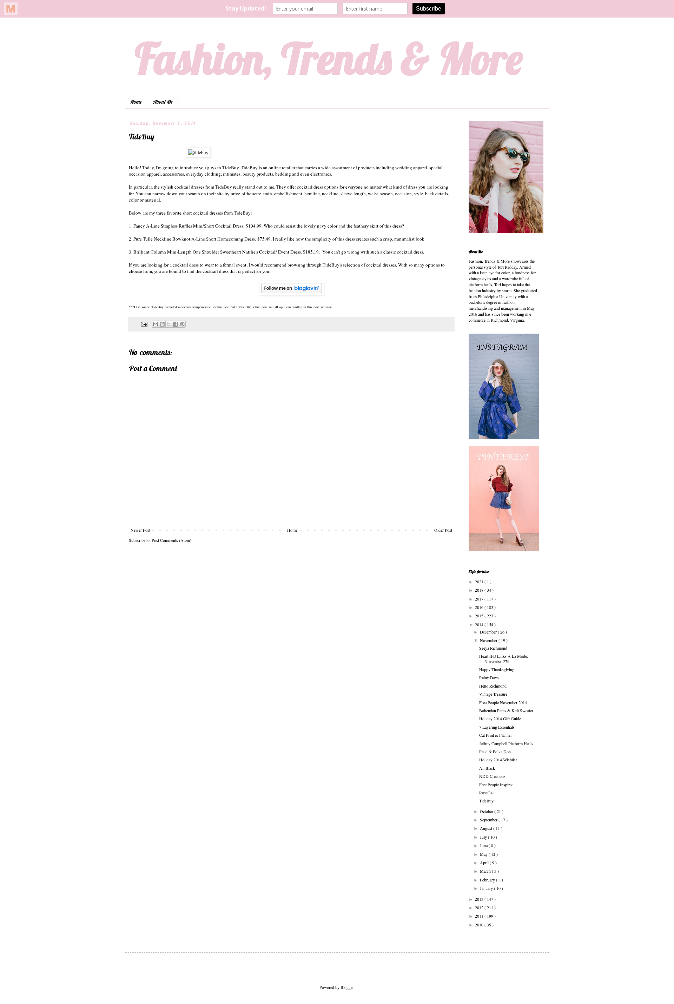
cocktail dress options (318, 187)
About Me (162, 101)
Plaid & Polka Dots (495, 751)
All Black (487, 768)
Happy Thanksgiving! (497, 669)
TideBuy (230, 167)
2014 (479, 624)
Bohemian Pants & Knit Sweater (506, 710)
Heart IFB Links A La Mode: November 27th (503, 658)
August (486, 828)
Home (135, 101)
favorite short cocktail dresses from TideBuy (209, 213)
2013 (479, 899)
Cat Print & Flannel (495, 735)
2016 (479, 607)
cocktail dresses (381, 265)
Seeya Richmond (493, 648)
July (484, 837)
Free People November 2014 (503, 702)
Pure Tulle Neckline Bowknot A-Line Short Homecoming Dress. (194, 239)
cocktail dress (216, 271)
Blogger (347, 987)
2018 (479, 590)
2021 (479, 581)
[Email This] (155, 324)
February (488, 879)
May (484, 854)
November (489, 640)
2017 (479, 599)
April (485, 862)
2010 (479, 924)
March (486, 871)
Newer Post (140, 530)
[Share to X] (168, 324)
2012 (479, 907)
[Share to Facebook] (175, 324)
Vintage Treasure (493, 694)
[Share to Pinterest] (182, 324)
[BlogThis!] (162, 324)
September (489, 819)
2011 (479, 916)
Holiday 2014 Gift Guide (500, 718)
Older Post (443, 530)
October (487, 811)
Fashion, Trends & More (328, 58)
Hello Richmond (493, 686)
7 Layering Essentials (497, 727)
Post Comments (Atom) (171, 540)
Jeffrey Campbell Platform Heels (506, 743)
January (487, 888)
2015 (479, 615)
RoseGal (486, 792)
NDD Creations (492, 776)
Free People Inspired (496, 784)
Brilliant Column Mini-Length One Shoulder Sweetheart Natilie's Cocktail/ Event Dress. (217, 252)
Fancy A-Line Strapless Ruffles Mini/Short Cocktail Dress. (188, 226)
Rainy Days (489, 677)
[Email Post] (143, 323)
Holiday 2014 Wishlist (498, 759)
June (484, 845)
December (489, 632)
